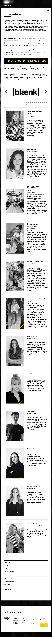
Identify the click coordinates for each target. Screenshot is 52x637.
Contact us (34, 616)
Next (45, 91)
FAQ (23, 618)
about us (7, 563)
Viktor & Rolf (16, 52)
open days (24, 622)
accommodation (9, 582)
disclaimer (7, 589)
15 (34, 102)
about (14, 616)
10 (24, 102)
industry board (9, 571)
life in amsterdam (10, 579)
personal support (10, 574)
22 (26, 104)
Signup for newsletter (44, 625)
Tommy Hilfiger (35, 52)
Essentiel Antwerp (18, 54)
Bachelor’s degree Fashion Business (29, 38)
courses (15, 618)
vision (6, 565)
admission (15, 620)
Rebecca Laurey (8, 54)
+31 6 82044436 (33, 620)
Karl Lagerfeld (42, 52)
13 (30, 102)
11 (26, 102)
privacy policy (25, 616)
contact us (8, 584)
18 (40, 102)
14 (32, 102)
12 (28, 102)
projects (24, 620)
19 (42, 102)
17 (38, 102)
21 (46, 102)
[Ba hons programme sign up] (26, 61)
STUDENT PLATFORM (15, 623)
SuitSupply (22, 52)
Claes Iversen (28, 52)
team (6, 568)
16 (36, 102)
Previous (6, 91)
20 (44, 102)
